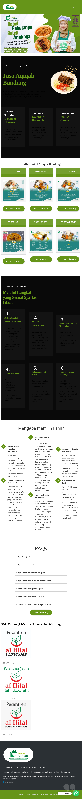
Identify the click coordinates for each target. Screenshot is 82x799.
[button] (76, 793)
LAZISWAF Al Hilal (8, 663)
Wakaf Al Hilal (7, 735)
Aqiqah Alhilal (9, 782)
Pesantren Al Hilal (8, 699)
